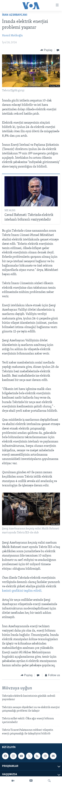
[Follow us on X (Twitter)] (29, 756)
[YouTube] (31, 780)
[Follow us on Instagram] (13, 756)
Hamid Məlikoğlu (12, 35)
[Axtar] (49, 780)
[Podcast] (45, 756)
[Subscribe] (53, 756)
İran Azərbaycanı (14, 15)
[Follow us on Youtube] (21, 756)
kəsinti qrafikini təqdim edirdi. (22, 590)
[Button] (46, 50)
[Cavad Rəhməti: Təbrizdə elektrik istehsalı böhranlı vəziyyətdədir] (31, 191)
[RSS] (37, 756)
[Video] (13, 780)
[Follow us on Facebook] (5, 756)
